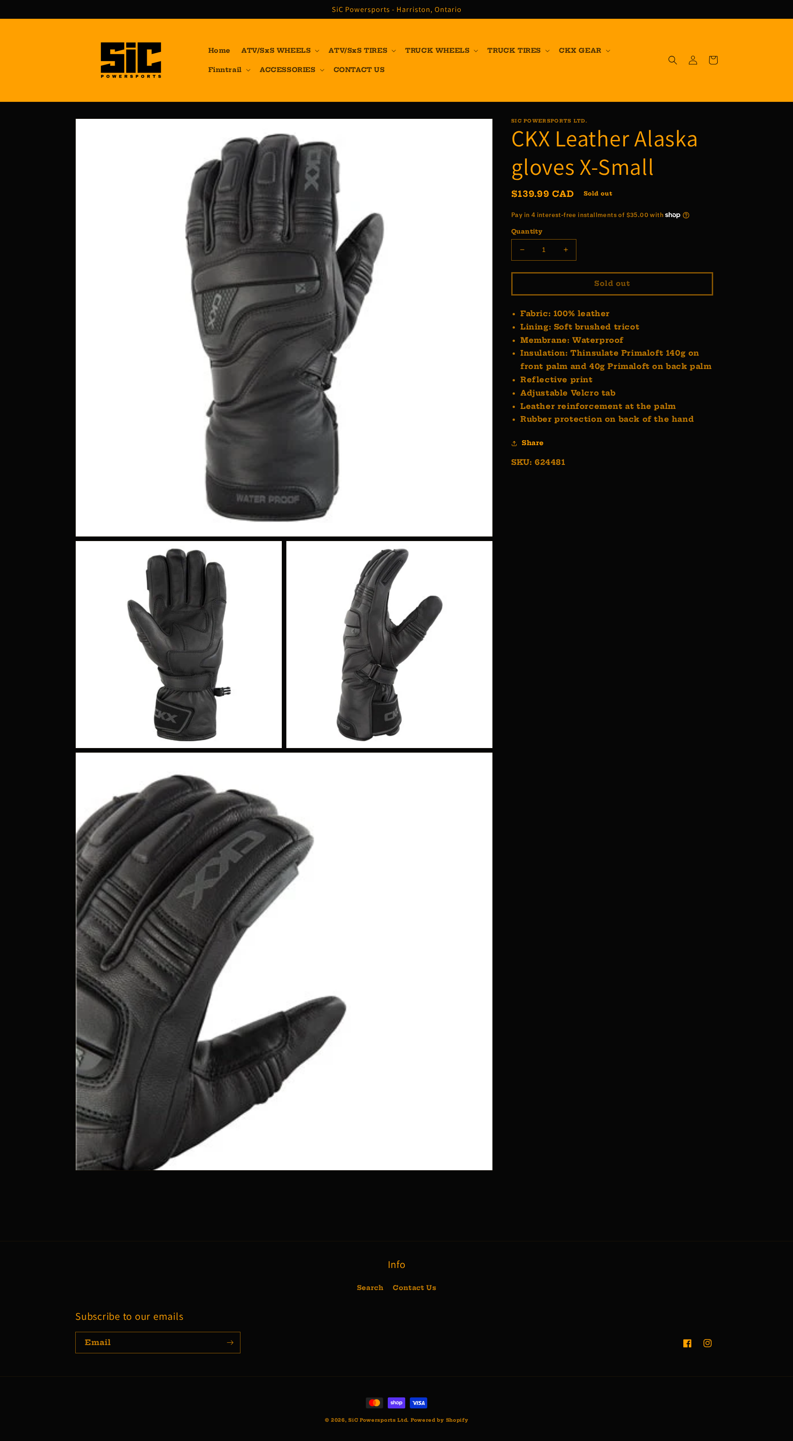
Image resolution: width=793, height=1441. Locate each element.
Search (370, 1288)
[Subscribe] (230, 1342)
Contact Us (414, 1288)
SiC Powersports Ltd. (378, 1420)
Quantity (526, 231)
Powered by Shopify (440, 1420)
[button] (279, 50)
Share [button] (533, 443)
